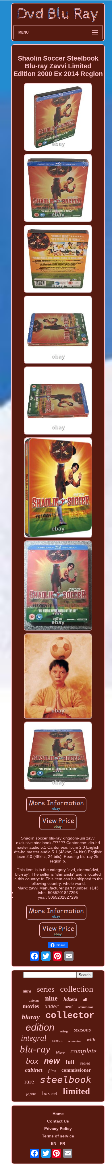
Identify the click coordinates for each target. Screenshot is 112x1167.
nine (51, 998)
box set (49, 1093)
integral (34, 1038)
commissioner (76, 1070)
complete (83, 1051)
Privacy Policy (58, 1128)
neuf (69, 1006)
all (85, 1000)
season (57, 1040)
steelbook (66, 1079)
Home (58, 1113)
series (45, 989)
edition (40, 1027)
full (69, 1062)
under (52, 1006)
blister (60, 1053)
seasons (82, 1030)
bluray (31, 1017)
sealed (85, 1063)
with (91, 1039)
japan (31, 1094)
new (52, 1060)
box (32, 1060)
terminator (85, 1007)
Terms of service (58, 1136)
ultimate (34, 1000)
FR (62, 1143)
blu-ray (35, 1049)
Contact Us (58, 1121)
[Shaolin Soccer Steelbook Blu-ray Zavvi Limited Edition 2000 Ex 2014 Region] (58, 117)
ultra (27, 991)
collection (76, 988)
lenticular (74, 1041)
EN (53, 1143)
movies (31, 1006)
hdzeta (70, 999)
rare (29, 1081)
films (52, 1071)
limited (76, 1091)
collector (69, 1015)
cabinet (34, 1070)
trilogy (64, 1031)
